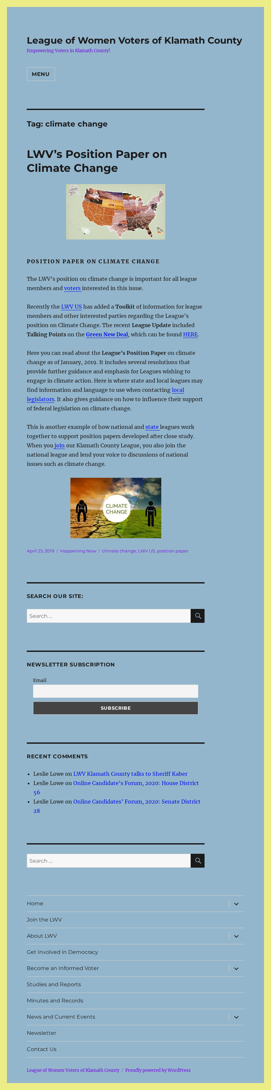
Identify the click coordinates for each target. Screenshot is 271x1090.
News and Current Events (61, 1017)
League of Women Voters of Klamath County (134, 40)
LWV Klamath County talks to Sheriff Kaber (130, 774)
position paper (172, 550)
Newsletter (41, 1033)
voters (73, 288)
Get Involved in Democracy (62, 952)
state (152, 427)
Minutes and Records (55, 1000)
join (59, 445)
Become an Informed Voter (63, 968)
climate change (119, 550)
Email (40, 680)
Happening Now (78, 550)
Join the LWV (44, 920)
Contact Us (42, 1049)
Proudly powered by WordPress (158, 1070)
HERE (190, 334)
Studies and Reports (54, 984)
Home (35, 903)
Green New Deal (107, 334)
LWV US (71, 306)
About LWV (42, 936)
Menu (41, 74)
